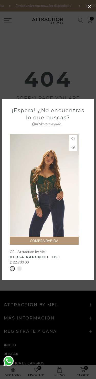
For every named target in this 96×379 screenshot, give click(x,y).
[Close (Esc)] (89, 6)
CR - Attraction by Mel (28, 251)
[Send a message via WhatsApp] (9, 361)
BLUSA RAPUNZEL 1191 (35, 257)
